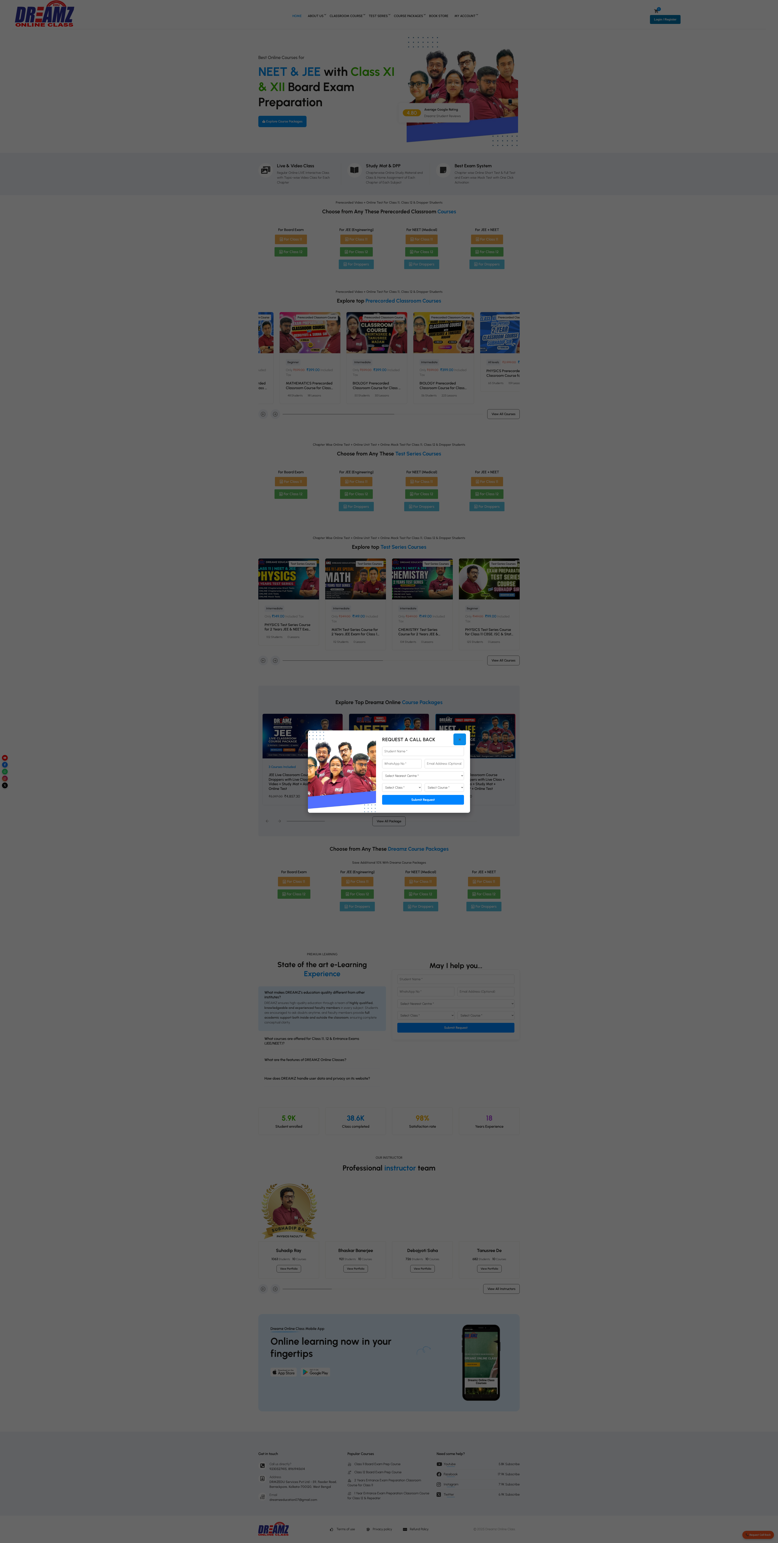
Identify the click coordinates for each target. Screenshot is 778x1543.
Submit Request (423, 800)
